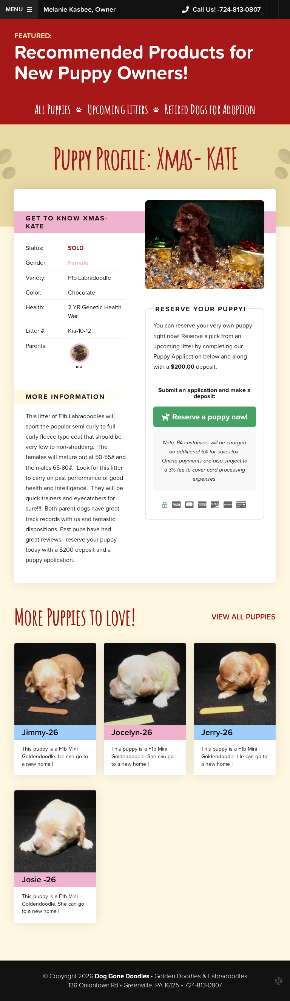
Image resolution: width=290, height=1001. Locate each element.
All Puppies (53, 109)
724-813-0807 (227, 9)
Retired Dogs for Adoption (210, 109)
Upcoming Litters (117, 109)
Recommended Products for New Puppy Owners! (133, 62)
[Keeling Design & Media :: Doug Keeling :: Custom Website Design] (278, 981)
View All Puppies (243, 616)
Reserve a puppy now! (209, 416)
